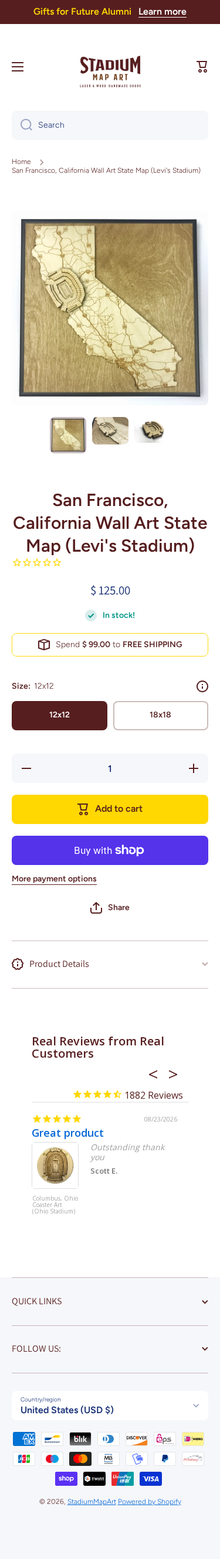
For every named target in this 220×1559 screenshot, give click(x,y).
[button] (202, 67)
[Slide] (202, 686)
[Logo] (110, 67)
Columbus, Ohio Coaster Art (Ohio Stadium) (55, 1205)
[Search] (22, 125)
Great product (68, 1133)
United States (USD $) (67, 1410)
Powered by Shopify (149, 1502)
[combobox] (110, 125)
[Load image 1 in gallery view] (68, 435)
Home (21, 162)
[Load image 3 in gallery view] (152, 430)
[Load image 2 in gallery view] (110, 431)
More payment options (54, 879)
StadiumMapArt (91, 1502)
